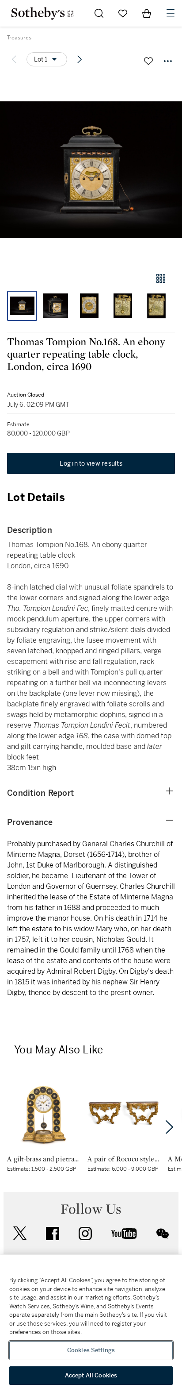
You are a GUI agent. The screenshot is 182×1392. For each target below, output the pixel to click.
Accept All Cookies (91, 1375)
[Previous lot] (14, 59)
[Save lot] (148, 61)
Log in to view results (91, 463)
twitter (20, 1233)
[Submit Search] (99, 13)
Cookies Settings (91, 1350)
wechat (162, 1233)
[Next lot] (79, 59)
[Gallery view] (161, 278)
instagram (85, 1233)
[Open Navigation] (170, 13)
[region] (91, 1323)
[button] (91, 169)
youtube (124, 1233)
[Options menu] (168, 61)
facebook (52, 1233)
